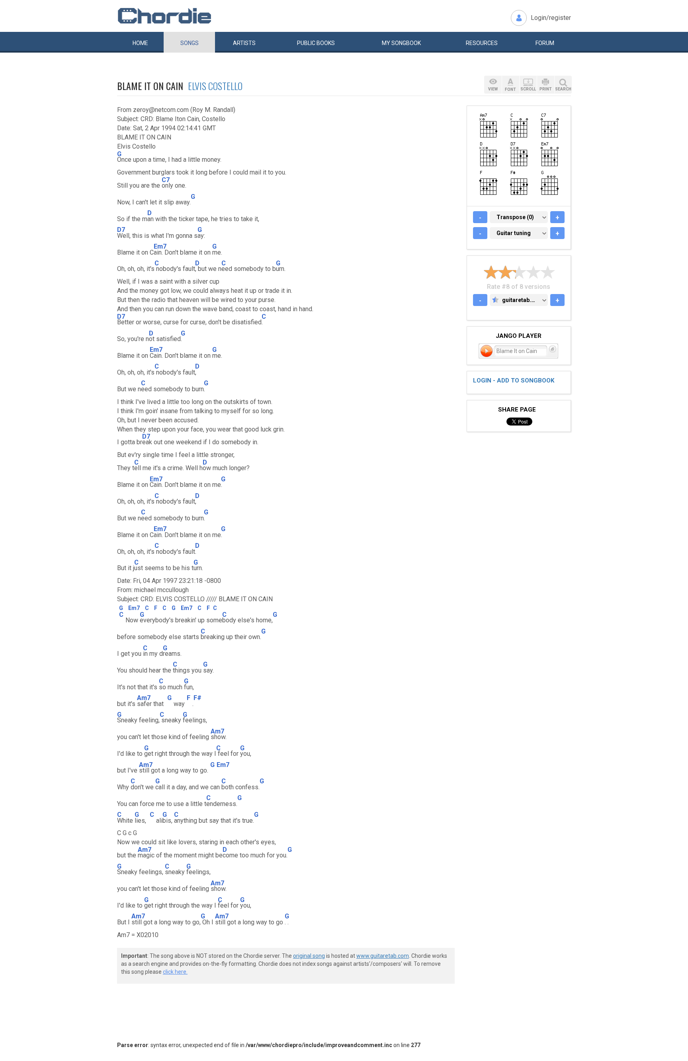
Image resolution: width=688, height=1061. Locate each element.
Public (316, 43)
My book (401, 43)
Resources (482, 43)
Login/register (551, 18)
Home (140, 43)
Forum (545, 43)
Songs (189, 43)
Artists (244, 43)
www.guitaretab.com (382, 956)
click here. (175, 972)
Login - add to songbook (513, 380)
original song (309, 956)
